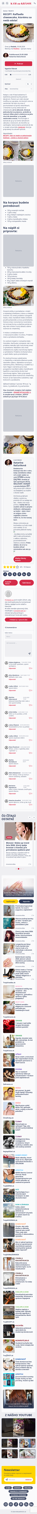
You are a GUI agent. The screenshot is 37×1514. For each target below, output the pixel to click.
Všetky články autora (20, 559)
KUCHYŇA (19, 1325)
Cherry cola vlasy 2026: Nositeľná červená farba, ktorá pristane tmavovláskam (24, 934)
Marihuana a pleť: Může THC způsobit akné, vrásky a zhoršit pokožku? (24, 1108)
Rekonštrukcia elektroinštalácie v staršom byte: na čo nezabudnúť (23, 1266)
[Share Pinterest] (19, 574)
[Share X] (15, 574)
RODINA (18, 1069)
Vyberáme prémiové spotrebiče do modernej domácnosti (24, 1330)
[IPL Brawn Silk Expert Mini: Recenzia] (27, 1453)
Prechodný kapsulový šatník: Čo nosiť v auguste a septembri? (23, 908)
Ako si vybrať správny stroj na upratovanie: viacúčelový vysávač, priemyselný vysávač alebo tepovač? (23, 1246)
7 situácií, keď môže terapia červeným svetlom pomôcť (23, 1025)
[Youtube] (11, 1504)
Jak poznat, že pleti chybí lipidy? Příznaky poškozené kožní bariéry (23, 1093)
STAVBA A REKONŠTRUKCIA (22, 1259)
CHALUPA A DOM (22, 1292)
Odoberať (28, 1480)
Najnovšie (26, 901)
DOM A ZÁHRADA (22, 1204)
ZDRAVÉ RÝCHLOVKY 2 (22, 392)
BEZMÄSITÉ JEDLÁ (22, 1340)
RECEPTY (11, 11)
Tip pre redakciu (18, 1499)
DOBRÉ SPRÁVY (21, 1155)
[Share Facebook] (5, 574)
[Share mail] (29, 574)
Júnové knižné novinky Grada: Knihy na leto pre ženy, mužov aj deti (24, 1379)
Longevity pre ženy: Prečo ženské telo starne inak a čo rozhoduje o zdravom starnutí (23, 948)
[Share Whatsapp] (10, 574)
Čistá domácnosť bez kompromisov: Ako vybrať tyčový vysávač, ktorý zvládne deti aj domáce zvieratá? (24, 1365)
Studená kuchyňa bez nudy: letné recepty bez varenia (24, 1345)
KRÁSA (18, 1088)
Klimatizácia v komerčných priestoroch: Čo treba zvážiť (23, 1281)
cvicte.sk (21, 127)
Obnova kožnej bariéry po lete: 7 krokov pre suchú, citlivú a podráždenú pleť (24, 921)
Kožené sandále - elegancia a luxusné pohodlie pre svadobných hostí (23, 1007)
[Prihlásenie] (3, 3)
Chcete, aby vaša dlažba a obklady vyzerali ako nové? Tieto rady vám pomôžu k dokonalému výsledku (24, 1231)
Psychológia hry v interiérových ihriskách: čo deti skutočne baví (22, 1195)
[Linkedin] (31, 1504)
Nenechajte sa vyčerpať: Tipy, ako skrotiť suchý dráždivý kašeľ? (24, 1127)
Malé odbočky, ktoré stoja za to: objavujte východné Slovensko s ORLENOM (24, 1160)
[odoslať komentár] (29, 653)
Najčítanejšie (10, 901)
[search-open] (7, 3)
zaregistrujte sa (19, 611)
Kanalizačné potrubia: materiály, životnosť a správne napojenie (24, 1296)
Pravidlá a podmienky (18, 1491)
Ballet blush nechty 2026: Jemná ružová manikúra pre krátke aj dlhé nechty (24, 960)
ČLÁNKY (18, 1121)
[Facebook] (16, 1504)
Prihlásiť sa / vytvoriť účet (18, 620)
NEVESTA (18, 986)
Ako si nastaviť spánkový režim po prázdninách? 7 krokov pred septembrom (24, 1075)
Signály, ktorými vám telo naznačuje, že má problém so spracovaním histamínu (24, 1042)
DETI (17, 1190)
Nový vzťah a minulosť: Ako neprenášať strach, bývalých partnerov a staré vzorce (24, 1060)
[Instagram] (6, 1504)
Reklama (28, 1488)
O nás (8, 1488)
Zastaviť (18, 79)
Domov (5, 11)
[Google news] (26, 1504)
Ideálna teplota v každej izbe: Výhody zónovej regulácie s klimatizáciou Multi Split (23, 1313)
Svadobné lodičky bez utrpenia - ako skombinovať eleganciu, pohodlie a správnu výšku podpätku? (23, 993)
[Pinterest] (21, 1504)
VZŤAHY (18, 1054)
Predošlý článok (8, 583)
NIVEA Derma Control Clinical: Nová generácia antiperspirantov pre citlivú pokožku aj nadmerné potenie (23, 1177)
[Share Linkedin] (24, 574)
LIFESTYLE (19, 1170)
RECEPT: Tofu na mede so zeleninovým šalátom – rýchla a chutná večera (17, 137)
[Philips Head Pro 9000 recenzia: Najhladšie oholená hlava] (27, 1443)
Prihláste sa (9, 600)
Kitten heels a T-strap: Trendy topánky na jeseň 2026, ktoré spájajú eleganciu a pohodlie (24, 973)
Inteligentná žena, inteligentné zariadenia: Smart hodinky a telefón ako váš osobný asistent (24, 1143)
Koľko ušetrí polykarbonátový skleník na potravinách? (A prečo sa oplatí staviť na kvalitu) (24, 1212)
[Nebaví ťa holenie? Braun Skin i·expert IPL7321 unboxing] (10, 1453)
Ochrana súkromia (18, 1495)
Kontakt (17, 1488)
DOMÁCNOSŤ (20, 1224)
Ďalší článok (26, 583)
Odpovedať (12, 668)
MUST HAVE (19, 1002)
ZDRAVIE (18, 1021)
